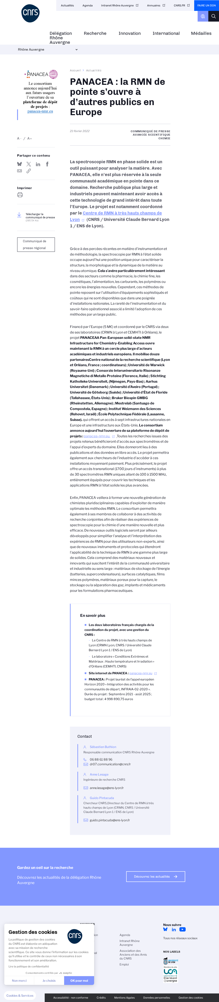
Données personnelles (156, 997)
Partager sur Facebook (47, 164)
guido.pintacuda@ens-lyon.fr (110, 820)
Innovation (130, 33)
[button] (20, 995)
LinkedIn (174, 929)
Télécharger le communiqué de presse (40, 217)
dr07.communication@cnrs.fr (110, 764)
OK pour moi (79, 980)
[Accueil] (31, 13)
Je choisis (49, 980)
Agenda (88, 5)
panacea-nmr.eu (140, 673)
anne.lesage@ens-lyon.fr (107, 788)
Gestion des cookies (191, 997)
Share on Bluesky (19, 164)
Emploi (124, 964)
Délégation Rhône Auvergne (61, 37)
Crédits (101, 997)
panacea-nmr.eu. (97, 436)
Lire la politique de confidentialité (29, 966)
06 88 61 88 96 (101, 759)
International (166, 33)
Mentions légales (124, 997)
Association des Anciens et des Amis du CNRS (133, 954)
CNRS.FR (179, 5)
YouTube (182, 929)
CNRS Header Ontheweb (203, 16)
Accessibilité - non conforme (70, 997)
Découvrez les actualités (152, 877)
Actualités (67, 5)
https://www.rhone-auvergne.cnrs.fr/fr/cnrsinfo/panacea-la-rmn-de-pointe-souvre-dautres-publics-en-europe (28, 171)
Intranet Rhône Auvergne (117, 5)
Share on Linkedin (38, 164)
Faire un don (206, 5)
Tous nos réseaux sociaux (180, 938)
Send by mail (19, 171)
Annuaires (153, 5)
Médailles (201, 33)
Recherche (95, 33)
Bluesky (165, 929)
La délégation (89, 935)
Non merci (19, 980)
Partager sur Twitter (28, 164)
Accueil (75, 70)
